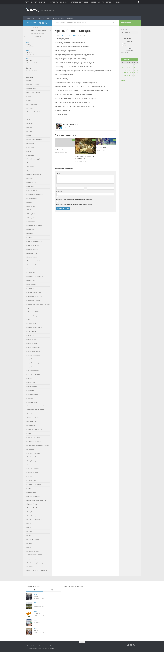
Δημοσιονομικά (31, 171)
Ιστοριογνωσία (31, 382)
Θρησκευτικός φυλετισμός (34, 327)
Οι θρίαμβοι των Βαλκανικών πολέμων (38, 445)
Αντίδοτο (29, 127)
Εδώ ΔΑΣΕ (30, 202)
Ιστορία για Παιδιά (32, 343)
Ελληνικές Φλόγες (32, 253)
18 (125, 72)
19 (127, 72)
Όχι (124, 45)
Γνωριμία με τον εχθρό (33, 159)
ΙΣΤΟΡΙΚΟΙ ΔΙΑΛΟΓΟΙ (33, 374)
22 (134, 72)
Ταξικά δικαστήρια (32, 516)
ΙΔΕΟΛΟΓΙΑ (30, 335)
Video (28, 116)
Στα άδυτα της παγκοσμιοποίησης (36, 500)
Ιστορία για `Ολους (32, 339)
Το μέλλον (30, 531)
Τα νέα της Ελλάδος (32, 508)
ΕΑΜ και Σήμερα (32, 198)
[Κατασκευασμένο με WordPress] (36, 648)
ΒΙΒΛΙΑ (29, 151)
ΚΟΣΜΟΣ (42, 2)
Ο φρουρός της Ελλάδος (34, 437)
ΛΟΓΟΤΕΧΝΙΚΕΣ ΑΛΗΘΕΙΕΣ (79, 2)
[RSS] (46, 23)
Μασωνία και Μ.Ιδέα (33, 418)
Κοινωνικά (29, 68)
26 (127, 75)
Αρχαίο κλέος (31, 143)
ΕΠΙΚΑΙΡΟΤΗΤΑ (53, 2)
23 (137, 72)
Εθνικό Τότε (30, 229)
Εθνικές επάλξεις (32, 218)
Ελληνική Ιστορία (32, 257)
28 (132, 75)
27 (130, 75)
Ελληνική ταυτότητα (32, 265)
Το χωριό (29, 543)
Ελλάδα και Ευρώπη (33, 245)
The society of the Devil (33, 112)
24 (122, 75)
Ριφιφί (28, 488)
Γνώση (29, 163)
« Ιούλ (123, 80)
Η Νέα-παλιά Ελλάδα (33, 312)
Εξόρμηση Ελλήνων (33, 284)
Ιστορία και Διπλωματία (33, 347)
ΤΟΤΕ (29, 547)
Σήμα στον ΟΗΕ (31, 492)
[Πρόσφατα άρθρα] (34, 590)
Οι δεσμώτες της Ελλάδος (34, 441)
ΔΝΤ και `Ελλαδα (32, 190)
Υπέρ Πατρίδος (31, 559)
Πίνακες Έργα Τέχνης (42, 18)
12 (127, 70)
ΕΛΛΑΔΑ (34, 2)
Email (88, 185)
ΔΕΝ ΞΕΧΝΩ (31, 167)
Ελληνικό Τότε (31, 269)
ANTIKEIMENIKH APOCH (33, 92)
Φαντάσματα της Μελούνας (35, 563)
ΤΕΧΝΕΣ (93, 2)
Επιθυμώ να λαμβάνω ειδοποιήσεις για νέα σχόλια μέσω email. (74, 199)
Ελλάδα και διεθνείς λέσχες (34, 241)
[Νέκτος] (43, 23)
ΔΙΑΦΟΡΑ (30, 178)
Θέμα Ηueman (52, 648)
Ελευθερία (30, 233)
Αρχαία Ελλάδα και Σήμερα (35, 139)
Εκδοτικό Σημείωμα (58, 18)
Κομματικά (29, 52)
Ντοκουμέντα (31, 425)
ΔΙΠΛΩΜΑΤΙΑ (31, 186)
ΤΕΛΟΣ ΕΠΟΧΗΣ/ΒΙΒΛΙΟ (34, 519)
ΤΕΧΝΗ (29, 527)
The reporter (30, 108)
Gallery (29, 96)
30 (137, 75)
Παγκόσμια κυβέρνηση (33, 453)
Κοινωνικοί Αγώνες (32, 394)
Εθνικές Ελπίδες (31, 214)
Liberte (29, 100)
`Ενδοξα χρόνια (31, 88)
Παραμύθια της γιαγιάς (33, 461)
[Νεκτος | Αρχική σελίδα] (32, 10)
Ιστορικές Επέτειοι (32, 367)
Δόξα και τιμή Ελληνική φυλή (35, 194)
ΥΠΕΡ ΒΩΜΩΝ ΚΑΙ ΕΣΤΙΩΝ (35, 555)
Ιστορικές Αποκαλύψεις (33, 355)
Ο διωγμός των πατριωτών (34, 429)
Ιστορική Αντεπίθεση (33, 371)
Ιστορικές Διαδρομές (33, 363)
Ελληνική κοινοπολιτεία (33, 261)
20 (130, 72)
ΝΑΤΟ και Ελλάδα (32, 421)
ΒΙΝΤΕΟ (108, 2)
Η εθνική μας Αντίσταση (33, 300)
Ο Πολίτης (30, 433)
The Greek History (32, 104)
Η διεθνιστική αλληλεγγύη (34, 296)
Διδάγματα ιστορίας (32, 182)
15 (134, 70)
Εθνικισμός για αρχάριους (34, 225)
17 (122, 72)
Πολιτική (29, 476)
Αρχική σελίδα (30, 18)
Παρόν (29, 465)
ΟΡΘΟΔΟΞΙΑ (31, 449)
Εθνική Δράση (31, 222)
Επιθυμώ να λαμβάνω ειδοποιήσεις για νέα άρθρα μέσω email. (74, 204)
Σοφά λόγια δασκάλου (33, 496)
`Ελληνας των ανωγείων (34, 84)
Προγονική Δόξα (31, 480)
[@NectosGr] (40, 23)
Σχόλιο (58, 173)
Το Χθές (28, 45)
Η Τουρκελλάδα (31, 323)
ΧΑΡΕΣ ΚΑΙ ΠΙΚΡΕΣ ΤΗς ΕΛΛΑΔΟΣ (37, 570)
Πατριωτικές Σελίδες (33, 469)
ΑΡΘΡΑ (26, 2)
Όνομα (58, 185)
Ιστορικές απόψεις (32, 359)
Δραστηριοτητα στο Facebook (73, 586)
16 (137, 70)
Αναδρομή (29, 60)
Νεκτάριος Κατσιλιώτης (69, 35)
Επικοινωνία (70, 18)
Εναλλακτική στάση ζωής (63, 150)
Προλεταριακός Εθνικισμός (34, 484)
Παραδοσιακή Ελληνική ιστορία (36, 457)
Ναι (124, 43)
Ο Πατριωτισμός (101, 147)
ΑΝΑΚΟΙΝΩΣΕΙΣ (32, 124)
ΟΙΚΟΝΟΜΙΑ (64, 2)
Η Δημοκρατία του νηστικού (34, 292)
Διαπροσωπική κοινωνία (34, 174)
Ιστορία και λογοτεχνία (33, 351)
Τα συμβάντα (31, 512)
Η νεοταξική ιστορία (32, 316)
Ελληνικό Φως (31, 272)
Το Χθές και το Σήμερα (33, 539)
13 (130, 70)
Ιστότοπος (59, 191)
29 (134, 75)
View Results (129, 50)
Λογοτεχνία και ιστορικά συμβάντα (36, 406)
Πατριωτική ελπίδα (32, 472)
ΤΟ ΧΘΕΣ (116, 2)
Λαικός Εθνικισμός (32, 402)
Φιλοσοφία (30, 567)
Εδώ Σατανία (31, 210)
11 (125, 70)
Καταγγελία (30, 390)
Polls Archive (124, 52)
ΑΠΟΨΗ (101, 2)
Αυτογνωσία (30, 147)
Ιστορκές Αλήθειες (32, 386)
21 (132, 72)
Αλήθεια (29, 120)
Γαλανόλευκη (31, 155)
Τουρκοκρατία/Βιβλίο (33, 551)
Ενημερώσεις (31, 280)
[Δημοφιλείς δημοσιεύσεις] (52, 590)
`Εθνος (29, 80)
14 (132, 70)
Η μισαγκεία (30, 308)
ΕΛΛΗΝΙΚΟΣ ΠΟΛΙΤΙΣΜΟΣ (35, 276)
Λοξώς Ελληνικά (31, 414)
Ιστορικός (29, 378)
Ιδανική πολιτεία (31, 331)
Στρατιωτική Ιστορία (32, 504)
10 (122, 70)
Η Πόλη (29, 320)
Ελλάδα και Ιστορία (32, 249)
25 (125, 75)
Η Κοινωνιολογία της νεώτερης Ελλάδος (76, 23)
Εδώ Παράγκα (31, 206)
